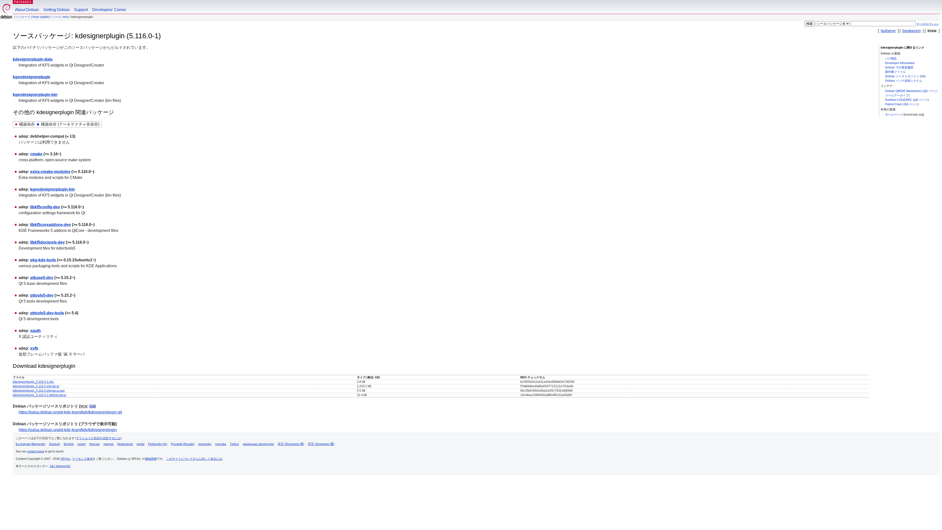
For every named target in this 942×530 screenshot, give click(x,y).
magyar (109, 444)
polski (140, 444)
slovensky (204, 444)
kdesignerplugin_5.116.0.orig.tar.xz (36, 386)
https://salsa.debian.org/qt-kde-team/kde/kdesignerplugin (68, 430)
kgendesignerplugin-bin (35, 95)
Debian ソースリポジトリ (902, 76)
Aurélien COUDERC (898, 100)
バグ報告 (891, 58)
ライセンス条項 (82, 459)
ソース (56, 17)
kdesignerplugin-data (32, 59)
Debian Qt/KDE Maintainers (903, 91)
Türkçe (234, 444)
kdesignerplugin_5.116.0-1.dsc (33, 382)
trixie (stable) (41, 17)
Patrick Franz (894, 104)
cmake (36, 154)
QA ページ (930, 91)
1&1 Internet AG (60, 466)
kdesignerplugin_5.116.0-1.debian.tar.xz (39, 395)
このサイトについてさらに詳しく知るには (194, 459)
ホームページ (894, 114)
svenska (220, 444)
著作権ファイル (895, 72)
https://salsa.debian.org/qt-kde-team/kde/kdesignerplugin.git (70, 412)
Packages (23, 2)
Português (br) (157, 444)
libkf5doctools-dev (47, 242)
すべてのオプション (928, 24)
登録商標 (151, 459)
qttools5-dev (41, 295)
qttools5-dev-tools (47, 313)
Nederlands (125, 444)
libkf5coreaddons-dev (50, 225)
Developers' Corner (109, 10)
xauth (35, 331)
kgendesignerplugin (31, 77)
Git (923, 76)
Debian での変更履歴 (899, 67)
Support (81, 10)
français (94, 444)
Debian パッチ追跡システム (903, 80)
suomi (82, 444)
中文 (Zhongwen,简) (291, 444)
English (69, 444)
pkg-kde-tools (43, 260)
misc (66, 17)
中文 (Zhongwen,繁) (321, 444)
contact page (35, 451)
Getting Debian (56, 10)
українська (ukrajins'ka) (258, 444)
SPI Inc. (66, 459)
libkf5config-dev (45, 207)
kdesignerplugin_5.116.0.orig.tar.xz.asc (39, 390)
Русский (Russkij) (183, 444)
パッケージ (23, 17)
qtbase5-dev (41, 278)
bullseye (888, 31)
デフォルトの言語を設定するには (98, 438)
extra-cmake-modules (50, 172)
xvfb (34, 348)
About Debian (27, 10)
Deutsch (54, 444)
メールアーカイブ (897, 95)
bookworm (912, 31)
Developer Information (900, 63)
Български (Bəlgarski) (30, 444)
